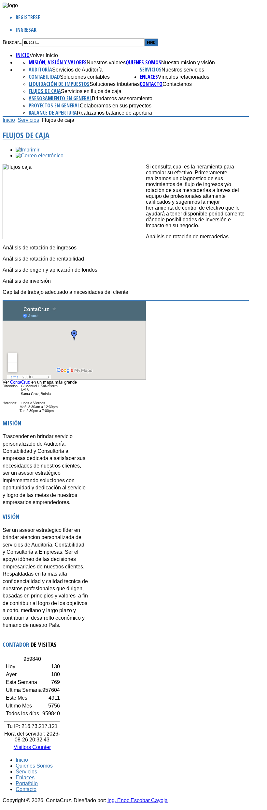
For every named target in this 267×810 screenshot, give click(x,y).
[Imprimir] (27, 149)
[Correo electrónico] (39, 155)
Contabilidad (44, 76)
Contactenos (177, 84)
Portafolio (27, 783)
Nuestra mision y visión (188, 62)
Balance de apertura (53, 112)
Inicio (23, 55)
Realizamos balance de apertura (114, 113)
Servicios (151, 69)
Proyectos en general (54, 105)
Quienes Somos (143, 62)
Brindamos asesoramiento (122, 98)
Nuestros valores (106, 62)
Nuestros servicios (183, 69)
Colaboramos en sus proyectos (115, 105)
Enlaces (149, 76)
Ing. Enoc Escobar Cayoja (137, 800)
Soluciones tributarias (115, 84)
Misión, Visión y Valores (58, 62)
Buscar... (12, 42)
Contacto (151, 83)
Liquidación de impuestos (59, 83)
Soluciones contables (85, 77)
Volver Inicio (44, 55)
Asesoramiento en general (60, 98)
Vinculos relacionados (183, 77)
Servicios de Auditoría (77, 69)
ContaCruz (20, 382)
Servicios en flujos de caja (91, 91)
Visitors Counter (32, 747)
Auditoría (40, 69)
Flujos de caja (45, 91)
